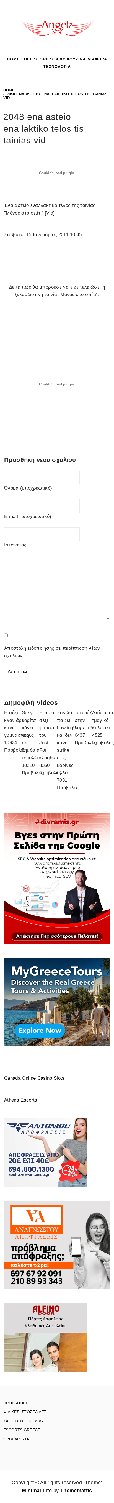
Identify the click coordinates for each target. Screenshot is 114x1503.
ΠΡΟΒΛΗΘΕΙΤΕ (17, 1403)
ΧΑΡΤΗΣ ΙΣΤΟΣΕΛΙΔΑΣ (24, 1421)
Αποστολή (18, 671)
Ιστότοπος (15, 545)
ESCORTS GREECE (21, 1430)
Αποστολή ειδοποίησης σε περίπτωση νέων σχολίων (52, 652)
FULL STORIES (37, 59)
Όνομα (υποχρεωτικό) (28, 488)
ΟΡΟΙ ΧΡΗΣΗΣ (17, 1439)
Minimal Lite (37, 1490)
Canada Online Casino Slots (34, 1078)
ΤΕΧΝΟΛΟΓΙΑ (57, 66)
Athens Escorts (20, 1100)
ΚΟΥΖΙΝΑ (76, 59)
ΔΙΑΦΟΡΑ (97, 59)
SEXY (59, 59)
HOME (13, 59)
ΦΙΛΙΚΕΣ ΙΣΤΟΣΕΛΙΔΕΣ (24, 1412)
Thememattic (76, 1490)
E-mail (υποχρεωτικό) (27, 516)
